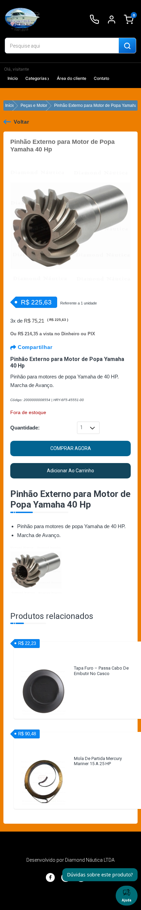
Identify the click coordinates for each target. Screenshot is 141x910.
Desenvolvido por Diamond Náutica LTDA (70, 860)
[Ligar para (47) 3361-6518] (94, 19)
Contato (101, 78)
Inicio (13, 78)
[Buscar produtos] (127, 46)
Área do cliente (71, 78)
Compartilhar (34, 347)
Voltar (21, 122)
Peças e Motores (36, 105)
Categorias (36, 78)
